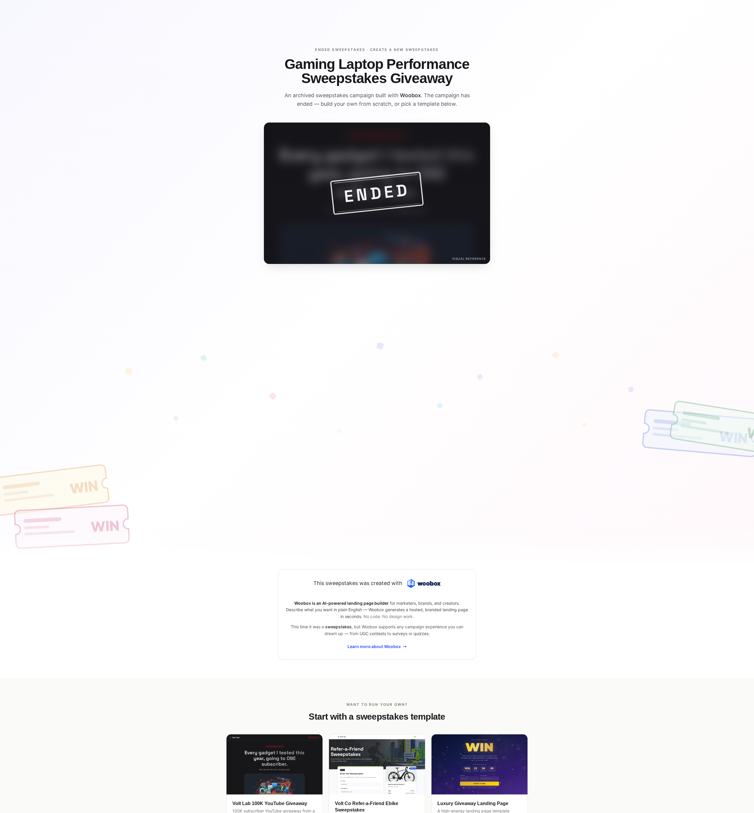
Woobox (410, 95)
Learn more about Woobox (374, 646)
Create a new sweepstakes (404, 49)
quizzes (421, 633)
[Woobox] (424, 583)
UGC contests (373, 633)
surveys (399, 633)
